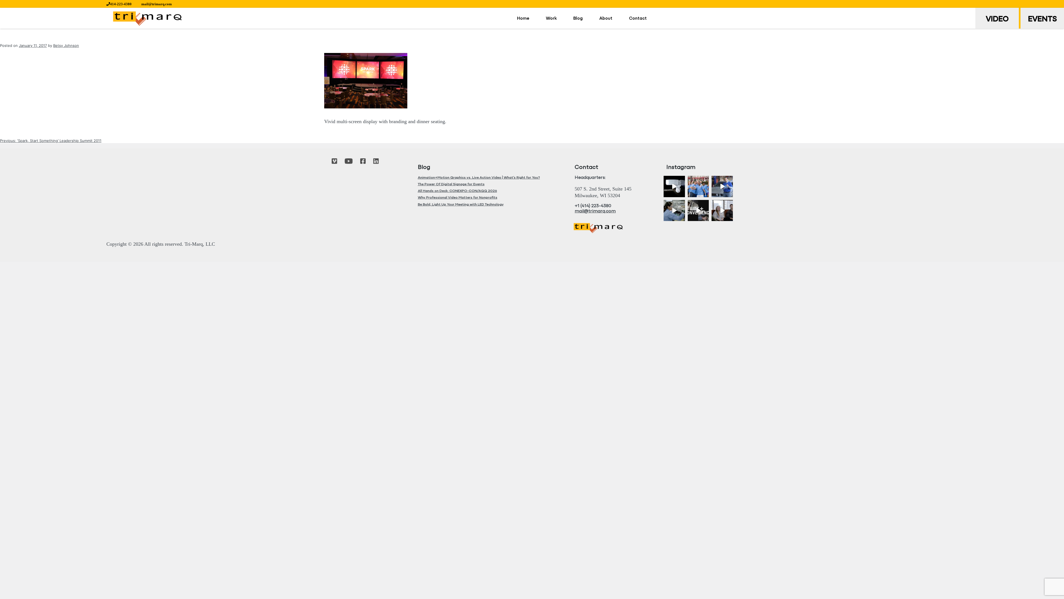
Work (551, 18)
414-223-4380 (121, 4)
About (605, 18)
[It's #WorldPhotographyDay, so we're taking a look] (698, 186)
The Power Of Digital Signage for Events (451, 184)
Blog (578, 18)
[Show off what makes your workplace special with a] (674, 210)
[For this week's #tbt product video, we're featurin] (674, 186)
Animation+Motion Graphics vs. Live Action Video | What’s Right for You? (479, 177)
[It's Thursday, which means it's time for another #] (722, 186)
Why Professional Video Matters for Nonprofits (457, 197)
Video (997, 19)
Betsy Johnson (66, 45)
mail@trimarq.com (156, 4)
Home (523, 18)
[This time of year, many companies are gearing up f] (698, 210)
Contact (638, 18)
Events (1042, 19)
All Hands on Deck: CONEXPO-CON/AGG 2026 (457, 191)
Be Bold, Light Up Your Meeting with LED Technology (461, 204)
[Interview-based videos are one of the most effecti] (722, 210)
